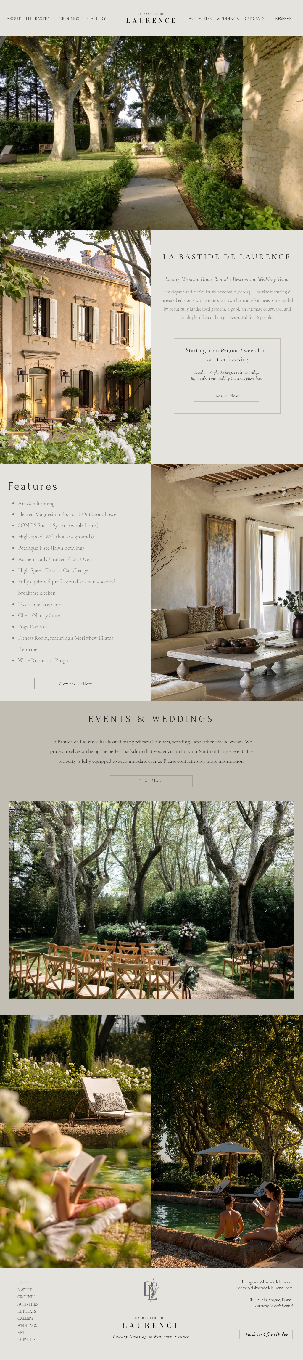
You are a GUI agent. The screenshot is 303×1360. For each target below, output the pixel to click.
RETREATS (26, 1311)
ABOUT (23, 1283)
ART (21, 1332)
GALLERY (25, 1318)
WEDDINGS (27, 1325)
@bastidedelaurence (276, 1282)
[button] (283, 18)
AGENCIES (26, 1340)
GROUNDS (26, 1297)
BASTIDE (24, 1290)
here (259, 378)
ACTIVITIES (27, 1304)
